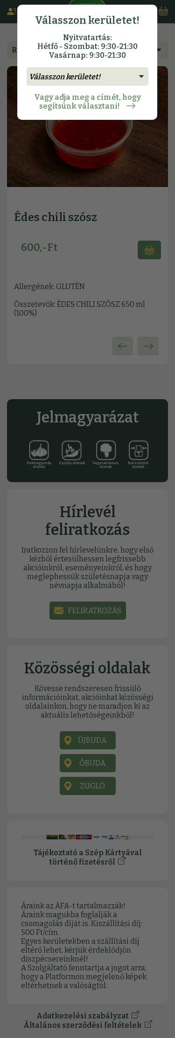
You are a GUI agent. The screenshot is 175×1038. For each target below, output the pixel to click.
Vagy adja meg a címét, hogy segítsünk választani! (87, 102)
